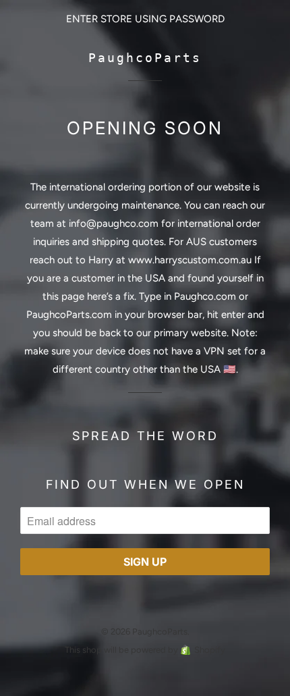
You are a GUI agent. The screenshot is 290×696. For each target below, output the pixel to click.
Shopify (209, 650)
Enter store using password (145, 19)
